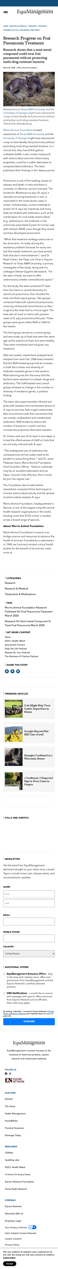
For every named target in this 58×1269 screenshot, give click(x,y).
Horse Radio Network (16, 1189)
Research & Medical (18, 26)
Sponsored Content (15, 645)
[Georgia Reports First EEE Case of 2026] (14, 733)
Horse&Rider (11, 1121)
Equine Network (13, 1206)
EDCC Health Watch (15, 641)
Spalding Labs (12, 1160)
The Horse (10, 1106)
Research (33, 26)
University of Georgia (15, 113)
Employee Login (13, 1221)
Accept (9, 1263)
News (8, 637)
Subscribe (29, 1021)
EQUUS (9, 1099)
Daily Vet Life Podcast (16, 649)
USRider (9, 1153)
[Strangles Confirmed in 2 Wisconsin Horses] (14, 757)
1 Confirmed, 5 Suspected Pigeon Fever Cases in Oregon (38, 781)
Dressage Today (13, 1135)
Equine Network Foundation (19, 1182)
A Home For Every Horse (17, 1174)
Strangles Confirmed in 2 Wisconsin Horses (38, 757)
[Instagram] (10, 1073)
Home (5, 26)
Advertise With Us (14, 1214)
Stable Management (15, 1113)
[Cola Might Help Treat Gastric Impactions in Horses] (14, 709)
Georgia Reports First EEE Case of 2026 (36, 733)
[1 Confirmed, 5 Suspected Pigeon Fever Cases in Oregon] (14, 781)
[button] (7, 671)
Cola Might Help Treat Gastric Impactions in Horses (37, 709)
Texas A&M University (32, 109)
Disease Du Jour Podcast (17, 652)
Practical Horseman (14, 1128)
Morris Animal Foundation (18, 130)
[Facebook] (6, 1073)
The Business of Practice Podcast (21, 656)
